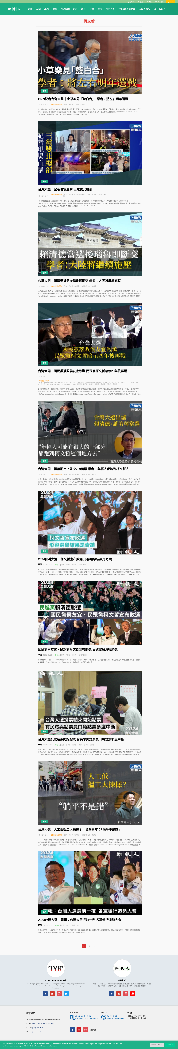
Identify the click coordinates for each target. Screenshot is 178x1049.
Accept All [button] (170, 1045)
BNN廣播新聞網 (69, 9)
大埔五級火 (144, 9)
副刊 (83, 9)
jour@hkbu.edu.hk (35, 1032)
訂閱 (171, 2)
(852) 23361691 (37, 1028)
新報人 (57, 565)
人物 (91, 9)
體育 (99, 9)
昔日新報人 (160, 9)
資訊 (132, 2)
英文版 (160, 2)
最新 (30, 9)
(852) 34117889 (48, 1024)
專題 (46, 9)
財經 (55, 9)
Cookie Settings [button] (156, 1045)
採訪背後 (110, 9)
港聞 (38, 9)
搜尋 (141, 2)
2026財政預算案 (126, 9)
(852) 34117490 (37, 1024)
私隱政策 (93, 1030)
